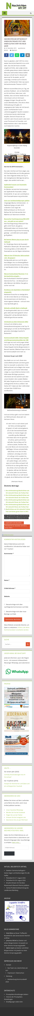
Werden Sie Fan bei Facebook (15, 812)
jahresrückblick (12, 515)
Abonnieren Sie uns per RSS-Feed (16, 820)
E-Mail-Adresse (9, 588)
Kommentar (9, 553)
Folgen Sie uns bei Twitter (14, 815)
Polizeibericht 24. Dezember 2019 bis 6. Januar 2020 (16, 527)
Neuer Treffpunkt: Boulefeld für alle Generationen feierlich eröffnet (17, 935)
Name (6, 580)
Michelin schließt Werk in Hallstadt (15, 308)
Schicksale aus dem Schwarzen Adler (16, 322)
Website (7, 596)
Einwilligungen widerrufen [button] (14, 1002)
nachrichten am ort (23, 515)
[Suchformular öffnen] (31, 13)
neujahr (7, 518)
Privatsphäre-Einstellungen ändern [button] (17, 994)
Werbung (9, 976)
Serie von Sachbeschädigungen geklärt (16, 201)
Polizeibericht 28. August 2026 (16, 880)
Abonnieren (9, 854)
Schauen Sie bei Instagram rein (16, 817)
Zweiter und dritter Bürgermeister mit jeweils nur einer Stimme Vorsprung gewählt (16, 943)
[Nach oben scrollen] (31, 1013)
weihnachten (13, 518)
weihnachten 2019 (23, 518)
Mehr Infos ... (16, 842)
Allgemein (14, 50)
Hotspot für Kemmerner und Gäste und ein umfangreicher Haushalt (16, 785)
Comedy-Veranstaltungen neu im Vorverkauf (14, 776)
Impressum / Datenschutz (16, 973)
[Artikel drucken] (2, 535)
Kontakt (8, 965)
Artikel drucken (8, 535)
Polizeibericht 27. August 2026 (16, 878)
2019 (6, 515)
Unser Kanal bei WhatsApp (14, 810)
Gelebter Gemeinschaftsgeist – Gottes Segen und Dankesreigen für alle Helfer (17, 872)
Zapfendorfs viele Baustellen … (14, 523)
